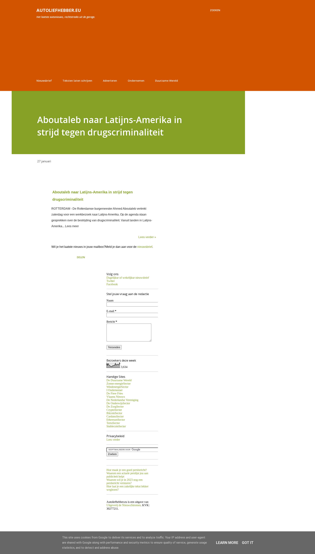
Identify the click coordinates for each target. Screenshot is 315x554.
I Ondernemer (114, 390)
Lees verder (113, 439)
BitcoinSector (114, 413)
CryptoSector (114, 409)
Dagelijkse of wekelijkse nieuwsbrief (127, 277)
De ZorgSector (115, 406)
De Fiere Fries (114, 393)
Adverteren (110, 80)
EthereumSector (115, 419)
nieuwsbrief (144, 246)
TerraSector (113, 423)
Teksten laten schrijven (77, 80)
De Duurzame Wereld (119, 380)
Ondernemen (136, 80)
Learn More (227, 542)
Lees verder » (147, 237)
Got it (248, 542)
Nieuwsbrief (44, 80)
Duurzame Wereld (166, 80)
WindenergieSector (117, 386)
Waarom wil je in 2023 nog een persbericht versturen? (124, 481)
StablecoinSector (116, 426)
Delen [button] (81, 257)
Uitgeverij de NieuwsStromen (123, 505)
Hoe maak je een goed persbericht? (126, 469)
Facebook (112, 284)
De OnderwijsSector (118, 403)
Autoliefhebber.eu (58, 10)
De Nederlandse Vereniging (122, 400)
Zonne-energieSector (118, 383)
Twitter (110, 280)
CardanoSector (115, 416)
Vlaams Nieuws (115, 396)
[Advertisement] (128, 48)
